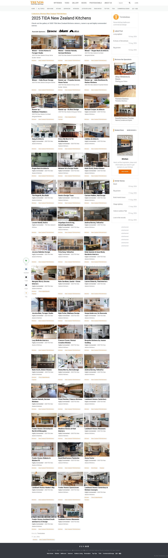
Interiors (76, 8)
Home (33, 8)
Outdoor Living (86, 8)
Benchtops (94, 468)
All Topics (41, 8)
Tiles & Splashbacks (70, 117)
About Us (108, 3)
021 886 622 (52, 550)
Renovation (97, 8)
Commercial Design (123, 8)
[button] (26, 261)
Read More (125, 171)
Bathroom (67, 8)
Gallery (75, 3)
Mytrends (58, 3)
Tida (113, 8)
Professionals (95, 3)
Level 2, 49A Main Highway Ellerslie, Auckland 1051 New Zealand (102, 550)
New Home (50, 8)
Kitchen (58, 8)
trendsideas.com (78, 550)
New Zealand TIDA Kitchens (46, 60)
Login (136, 3)
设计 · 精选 (135, 8)
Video (67, 3)
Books (84, 3)
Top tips (106, 8)
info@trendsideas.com (65, 550)
